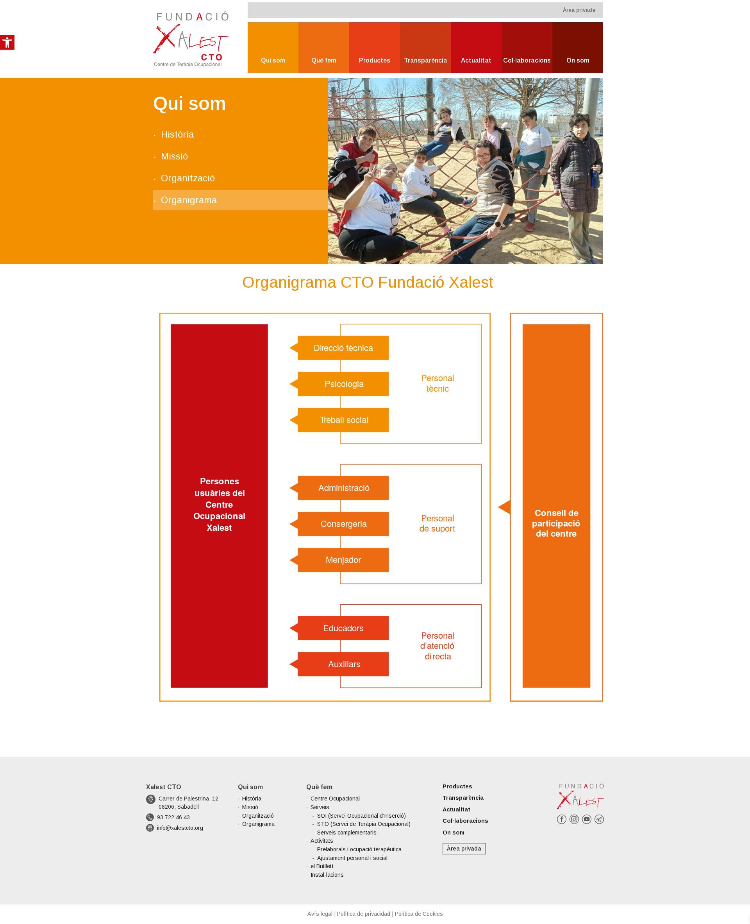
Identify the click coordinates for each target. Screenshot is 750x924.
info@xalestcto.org (180, 828)
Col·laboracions (527, 60)
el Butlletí (322, 866)
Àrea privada (579, 10)
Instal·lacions (327, 875)
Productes (374, 60)
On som (577, 60)
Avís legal (319, 914)
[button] (7, 42)
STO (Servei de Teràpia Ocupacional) (364, 824)
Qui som (273, 60)
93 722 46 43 (173, 817)
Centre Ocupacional (335, 798)
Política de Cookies (419, 914)
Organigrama (189, 200)
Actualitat (476, 60)
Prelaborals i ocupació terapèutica (359, 849)
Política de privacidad (363, 914)
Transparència (425, 60)
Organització (188, 178)
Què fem (323, 60)
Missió (174, 156)
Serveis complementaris (347, 832)
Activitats (322, 841)
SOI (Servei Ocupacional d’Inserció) (361, 816)
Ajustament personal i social (352, 858)
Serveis (320, 807)
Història (177, 134)
